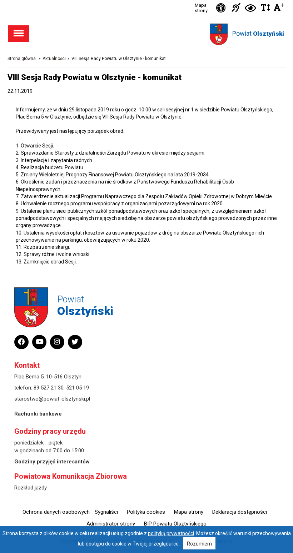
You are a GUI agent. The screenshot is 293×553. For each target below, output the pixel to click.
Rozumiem (199, 544)
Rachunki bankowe (38, 414)
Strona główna (22, 58)
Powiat (258, 33)
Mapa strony (201, 7)
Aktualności (54, 58)
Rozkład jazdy (30, 487)
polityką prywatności (171, 533)
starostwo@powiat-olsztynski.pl (52, 399)
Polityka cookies (146, 512)
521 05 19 (77, 387)
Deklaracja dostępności (239, 512)
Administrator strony (110, 524)
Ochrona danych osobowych (56, 512)
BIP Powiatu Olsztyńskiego (175, 524)
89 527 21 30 (49, 387)
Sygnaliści (106, 512)
